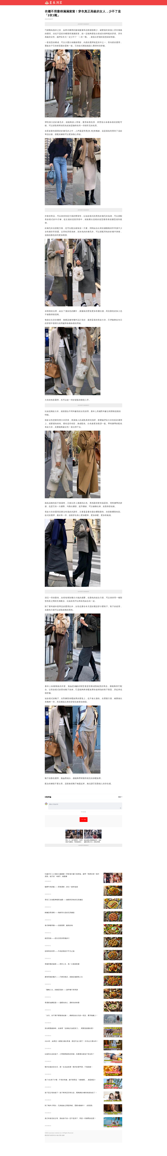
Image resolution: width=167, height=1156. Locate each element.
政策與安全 (53, 1135)
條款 (57, 1135)
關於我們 (47, 1135)
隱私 (60, 1135)
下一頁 (83, 819)
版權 (63, 1135)
